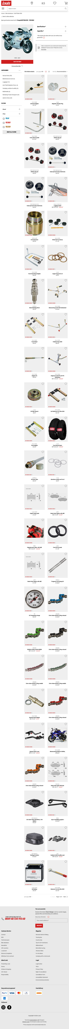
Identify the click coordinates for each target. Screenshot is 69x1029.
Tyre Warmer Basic (57, 445)
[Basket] (66, 3)
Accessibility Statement (42, 977)
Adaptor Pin (34, 375)
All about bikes (39, 950)
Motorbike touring (40, 948)
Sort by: (55, 71)
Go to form (43, 49)
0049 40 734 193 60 (15, 919)
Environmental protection (42, 980)
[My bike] (43, 3)
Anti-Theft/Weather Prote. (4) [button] (10, 85)
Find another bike (16, 66)
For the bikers (39, 953)
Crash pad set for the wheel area (57, 171)
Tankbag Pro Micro (34, 855)
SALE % (8, 122)
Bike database (5, 942)
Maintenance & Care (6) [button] (9, 78)
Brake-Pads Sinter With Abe (57, 785)
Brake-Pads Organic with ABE (57, 513)
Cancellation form (40, 974)
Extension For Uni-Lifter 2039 (57, 889)
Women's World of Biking (42, 934)
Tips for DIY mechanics (42, 942)
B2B (2, 937)
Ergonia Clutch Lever (34, 751)
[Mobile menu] (3, 8)
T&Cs (37, 966)
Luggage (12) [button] (6, 82)
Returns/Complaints (6, 953)
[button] (66, 8)
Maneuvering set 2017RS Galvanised (57, 307)
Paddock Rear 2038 (57, 341)
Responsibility (4, 974)
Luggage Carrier (57, 205)
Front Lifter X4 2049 (34, 137)
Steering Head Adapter (34, 717)
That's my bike (17, 61)
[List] (49, 72)
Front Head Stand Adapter (34, 273)
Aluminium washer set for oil (57, 479)
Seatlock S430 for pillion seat (57, 855)
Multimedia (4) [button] (6, 91)
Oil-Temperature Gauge (34, 615)
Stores (3, 966)
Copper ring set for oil (57, 273)
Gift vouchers (4, 948)
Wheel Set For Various (57, 239)
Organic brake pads (34, 513)
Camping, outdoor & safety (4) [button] (10, 88)
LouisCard (4, 950)
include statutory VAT (34, 1020)
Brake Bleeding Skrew (34, 307)
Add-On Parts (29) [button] (7, 98)
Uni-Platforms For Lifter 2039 (57, 411)
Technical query (5, 940)
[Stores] (32, 3)
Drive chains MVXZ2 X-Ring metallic (34, 683)
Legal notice (39, 964)
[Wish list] (54, 3)
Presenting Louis (5, 964)
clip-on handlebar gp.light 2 (57, 819)
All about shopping (6, 969)
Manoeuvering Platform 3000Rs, (57, 751)
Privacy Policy (39, 969)
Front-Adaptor (34, 445)
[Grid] (46, 71)
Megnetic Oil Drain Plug (57, 103)
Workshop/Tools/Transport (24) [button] (11, 94)
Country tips (39, 940)
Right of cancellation (41, 972)
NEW (7, 118)
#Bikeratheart (39, 945)
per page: (38, 71)
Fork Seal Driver (34, 239)
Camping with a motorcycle (43, 956)
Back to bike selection (8, 16)
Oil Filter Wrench (34, 411)
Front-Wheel (34, 341)
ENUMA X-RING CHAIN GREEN (34, 649)
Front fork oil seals (57, 547)
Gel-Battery (34, 889)
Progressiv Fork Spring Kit (57, 581)
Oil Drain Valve (34, 479)
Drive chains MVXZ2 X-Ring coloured (57, 615)
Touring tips (39, 937)
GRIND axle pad (57, 137)
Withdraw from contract (7, 956)
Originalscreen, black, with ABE (34, 547)
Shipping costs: (25, 1021)
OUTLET (8, 126)
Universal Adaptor (34, 103)
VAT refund (4, 972)
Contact (3, 934)
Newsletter (4, 945)
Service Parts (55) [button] (7, 75)
